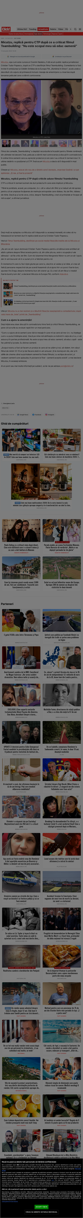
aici (53, 1180)
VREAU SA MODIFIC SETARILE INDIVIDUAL (41, 1212)
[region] (41, 1188)
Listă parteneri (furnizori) (10, 1201)
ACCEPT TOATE (41, 1207)
